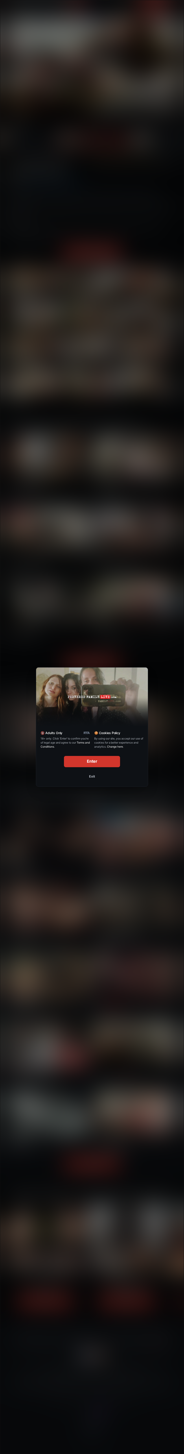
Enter (92, 761)
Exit (92, 776)
